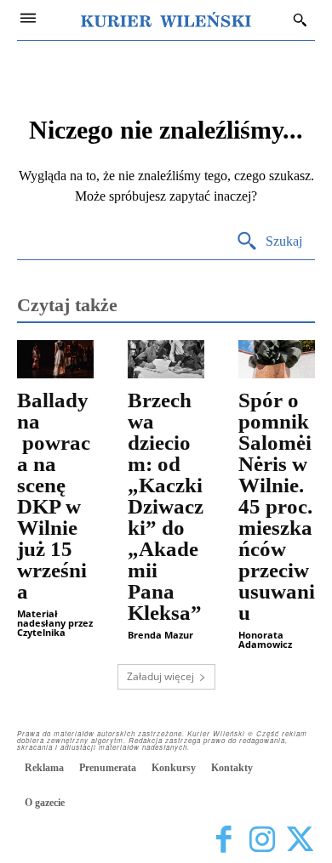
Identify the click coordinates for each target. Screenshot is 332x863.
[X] (300, 839)
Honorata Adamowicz (265, 639)
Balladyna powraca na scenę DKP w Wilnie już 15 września (53, 496)
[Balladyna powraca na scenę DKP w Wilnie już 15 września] (55, 359)
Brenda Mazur (160, 634)
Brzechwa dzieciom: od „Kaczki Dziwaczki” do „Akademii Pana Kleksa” (165, 506)
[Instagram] (262, 839)
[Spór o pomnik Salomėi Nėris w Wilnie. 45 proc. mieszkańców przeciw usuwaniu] (276, 359)
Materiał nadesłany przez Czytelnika (55, 623)
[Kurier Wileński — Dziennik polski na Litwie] (166, 19)
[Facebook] (223, 839)
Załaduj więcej (160, 676)
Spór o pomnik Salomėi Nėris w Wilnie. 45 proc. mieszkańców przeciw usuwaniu (276, 506)
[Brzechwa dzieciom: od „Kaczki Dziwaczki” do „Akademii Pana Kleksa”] (166, 359)
